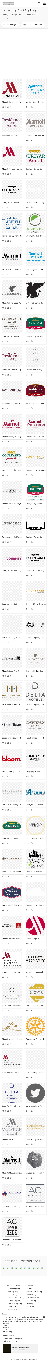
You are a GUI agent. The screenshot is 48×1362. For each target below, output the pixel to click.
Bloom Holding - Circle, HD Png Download (19, 771)
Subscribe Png (32, 1289)
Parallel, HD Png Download (13, 871)
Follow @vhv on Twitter (11, 1341)
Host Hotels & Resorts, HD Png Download (19, 704)
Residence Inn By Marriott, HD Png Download (20, 537)
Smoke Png (30, 1306)
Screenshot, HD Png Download (14, 805)
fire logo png (12, 1295)
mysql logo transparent (32, 24)
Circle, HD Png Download (36, 838)
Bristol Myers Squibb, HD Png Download (18, 738)
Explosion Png (31, 1295)
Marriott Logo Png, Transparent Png (16, 671)
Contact (5, 1325)
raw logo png (12, 1292)
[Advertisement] (24, 53)
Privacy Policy (7, 1332)
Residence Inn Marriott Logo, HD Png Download (21, 135)
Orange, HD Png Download (36, 604)
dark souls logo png (15, 1304)
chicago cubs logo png (16, 1298)
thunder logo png (14, 1301)
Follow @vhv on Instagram (12, 1339)
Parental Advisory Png (34, 1292)
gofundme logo (9, 24)
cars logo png (13, 1306)
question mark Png (33, 1298)
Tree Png (29, 1304)
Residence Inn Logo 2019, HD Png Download (20, 403)
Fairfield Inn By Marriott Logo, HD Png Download (21, 236)
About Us (6, 1327)
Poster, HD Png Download (12, 637)
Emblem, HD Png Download (37, 671)
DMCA (5, 1330)
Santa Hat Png (31, 1301)
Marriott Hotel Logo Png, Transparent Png (19, 102)
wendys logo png (14, 1309)
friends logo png (14, 1289)
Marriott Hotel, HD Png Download (15, 436)
